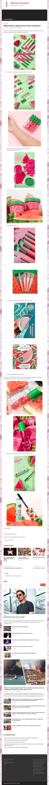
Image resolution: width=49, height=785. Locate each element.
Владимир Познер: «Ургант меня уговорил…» (22, 633)
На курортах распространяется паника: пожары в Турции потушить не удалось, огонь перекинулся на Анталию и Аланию (28, 713)
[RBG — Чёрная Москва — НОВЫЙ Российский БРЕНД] (10, 556)
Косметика (6, 23)
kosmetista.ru (11, 539)
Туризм (5, 686)
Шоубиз (5, 615)
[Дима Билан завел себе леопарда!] (24, 614)
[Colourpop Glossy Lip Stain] (38, 556)
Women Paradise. (19, 3)
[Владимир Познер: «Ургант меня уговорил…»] (7, 637)
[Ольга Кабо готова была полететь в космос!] (7, 650)
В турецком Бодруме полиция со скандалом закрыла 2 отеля (26, 725)
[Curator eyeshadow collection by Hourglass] (24, 556)
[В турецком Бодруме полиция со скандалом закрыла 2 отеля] (7, 729)
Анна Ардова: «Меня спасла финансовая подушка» (24, 653)
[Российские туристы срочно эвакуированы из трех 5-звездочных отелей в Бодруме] (7, 723)
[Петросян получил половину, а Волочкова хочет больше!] (7, 644)
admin (11, 27)
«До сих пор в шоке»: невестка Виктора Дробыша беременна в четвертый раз (21, 738)
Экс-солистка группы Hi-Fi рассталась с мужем (14, 742)
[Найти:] (24, 584)
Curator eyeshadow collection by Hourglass (23, 558)
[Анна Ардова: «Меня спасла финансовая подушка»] (7, 657)
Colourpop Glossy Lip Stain (38, 557)
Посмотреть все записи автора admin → (14, 575)
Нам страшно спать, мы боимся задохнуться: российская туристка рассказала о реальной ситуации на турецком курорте (28, 700)
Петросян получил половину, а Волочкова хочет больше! (25, 639)
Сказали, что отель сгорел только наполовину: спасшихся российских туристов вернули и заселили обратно (28, 706)
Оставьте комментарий (17, 27)
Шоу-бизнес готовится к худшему (20, 626)
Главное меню (9, 19)
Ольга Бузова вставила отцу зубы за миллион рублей (15, 740)
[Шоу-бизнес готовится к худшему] (7, 630)
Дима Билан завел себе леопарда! (14, 617)
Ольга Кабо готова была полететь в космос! (22, 646)
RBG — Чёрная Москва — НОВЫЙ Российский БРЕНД (9, 559)
